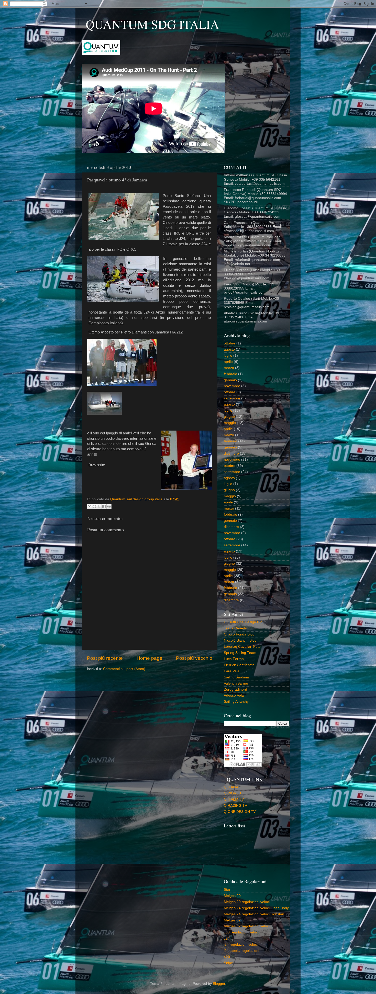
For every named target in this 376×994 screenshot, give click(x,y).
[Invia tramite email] (89, 506)
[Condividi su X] (99, 506)
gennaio (230, 380)
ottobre (229, 343)
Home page (149, 658)
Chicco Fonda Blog (239, 634)
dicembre (231, 453)
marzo (229, 368)
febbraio (230, 374)
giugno (229, 417)
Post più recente (105, 658)
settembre (232, 398)
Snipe (228, 963)
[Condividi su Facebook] (104, 506)
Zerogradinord (235, 689)
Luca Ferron (234, 659)
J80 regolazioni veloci (241, 932)
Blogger (219, 984)
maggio (230, 423)
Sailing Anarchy (236, 701)
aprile (228, 362)
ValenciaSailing (236, 683)
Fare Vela (231, 671)
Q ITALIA (231, 787)
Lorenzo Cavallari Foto (242, 647)
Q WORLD (232, 793)
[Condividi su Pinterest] (109, 506)
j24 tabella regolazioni (241, 951)
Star (227, 890)
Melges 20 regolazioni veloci (247, 902)
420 (227, 957)
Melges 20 (232, 896)
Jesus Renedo (235, 628)
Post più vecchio (194, 658)
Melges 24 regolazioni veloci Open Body (256, 908)
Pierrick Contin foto (239, 665)
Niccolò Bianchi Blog (240, 640)
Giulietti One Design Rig (243, 622)
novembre (232, 386)
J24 (227, 938)
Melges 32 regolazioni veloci (247, 926)
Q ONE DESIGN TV (240, 812)
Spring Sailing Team (240, 653)
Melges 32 (232, 920)
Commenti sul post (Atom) (124, 669)
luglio (228, 355)
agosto (229, 349)
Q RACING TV (235, 805)
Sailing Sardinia (236, 677)
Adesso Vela (234, 695)
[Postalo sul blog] (94, 506)
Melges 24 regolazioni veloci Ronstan (254, 914)
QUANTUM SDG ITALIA (152, 24)
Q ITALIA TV (234, 799)
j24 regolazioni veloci (241, 944)
